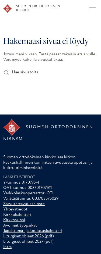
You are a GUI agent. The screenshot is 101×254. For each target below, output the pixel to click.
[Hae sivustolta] (6, 72)
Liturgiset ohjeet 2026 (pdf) (28, 236)
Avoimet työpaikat (20, 225)
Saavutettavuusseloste (24, 204)
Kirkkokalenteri (17, 215)
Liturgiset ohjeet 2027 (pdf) (28, 241)
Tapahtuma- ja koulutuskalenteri (32, 231)
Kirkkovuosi (14, 220)
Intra (7, 247)
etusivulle (86, 54)
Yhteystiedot (15, 209)
